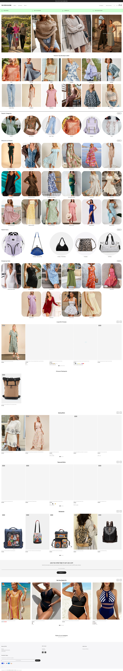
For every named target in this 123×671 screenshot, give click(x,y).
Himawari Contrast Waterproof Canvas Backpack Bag (8, 404)
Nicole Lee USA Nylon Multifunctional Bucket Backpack (33, 550)
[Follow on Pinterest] (45, 652)
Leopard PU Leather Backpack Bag (78, 550)
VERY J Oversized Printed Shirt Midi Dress (7, 361)
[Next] (121, 322)
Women (15, 5)
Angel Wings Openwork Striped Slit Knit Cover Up (8, 620)
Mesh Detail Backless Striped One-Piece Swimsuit (99, 620)
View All (119, 113)
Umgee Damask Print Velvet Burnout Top (7, 501)
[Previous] (118, 322)
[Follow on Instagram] (43, 652)
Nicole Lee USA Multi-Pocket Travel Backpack (56, 550)
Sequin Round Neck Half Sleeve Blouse (31, 501)
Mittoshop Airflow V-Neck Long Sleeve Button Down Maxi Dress (34, 361)
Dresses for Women (85, 648)
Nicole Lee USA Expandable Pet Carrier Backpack (8, 550)
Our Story (43, 648)
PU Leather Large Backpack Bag (102, 550)
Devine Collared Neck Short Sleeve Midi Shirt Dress (105, 361)
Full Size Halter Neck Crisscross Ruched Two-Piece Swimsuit (70, 620)
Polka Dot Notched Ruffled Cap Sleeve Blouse (56, 501)
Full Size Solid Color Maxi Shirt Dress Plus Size (56, 361)
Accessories (20, 5)
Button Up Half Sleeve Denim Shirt (78, 501)
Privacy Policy (3, 651)
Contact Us (43, 649)
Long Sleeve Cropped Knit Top (102, 501)
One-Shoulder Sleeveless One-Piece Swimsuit (38, 620)
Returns (25, 5)
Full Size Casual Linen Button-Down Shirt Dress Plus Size (81, 361)
